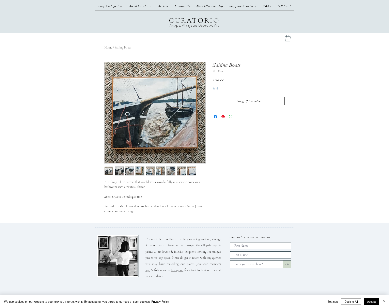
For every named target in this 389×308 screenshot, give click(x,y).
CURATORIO (194, 20)
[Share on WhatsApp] (230, 116)
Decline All (351, 301)
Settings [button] (332, 301)
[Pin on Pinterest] (223, 116)
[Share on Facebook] (215, 116)
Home (108, 47)
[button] (288, 38)
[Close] (384, 301)
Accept (371, 301)
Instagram (177, 270)
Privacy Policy (160, 301)
